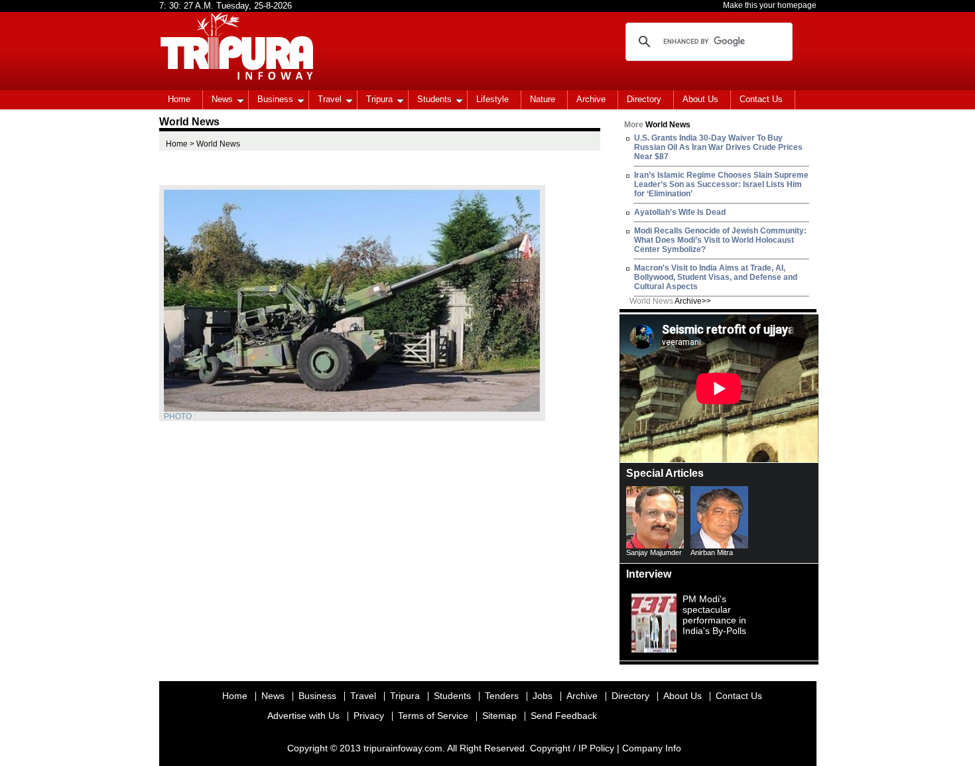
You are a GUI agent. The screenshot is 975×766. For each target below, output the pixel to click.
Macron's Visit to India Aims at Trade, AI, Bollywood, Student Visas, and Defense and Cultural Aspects (715, 277)
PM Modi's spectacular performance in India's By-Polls (714, 615)
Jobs (542, 695)
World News (670, 301)
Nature (542, 99)
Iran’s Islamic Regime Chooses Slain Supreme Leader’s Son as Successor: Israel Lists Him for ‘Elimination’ (721, 184)
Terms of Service (433, 715)
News (222, 99)
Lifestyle (492, 99)
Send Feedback (564, 715)
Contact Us (761, 99)
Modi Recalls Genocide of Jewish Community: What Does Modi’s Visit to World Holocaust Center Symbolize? (720, 240)
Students (434, 99)
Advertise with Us (303, 715)
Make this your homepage (769, 5)
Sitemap (499, 715)
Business (275, 99)
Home (179, 99)
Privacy (369, 715)
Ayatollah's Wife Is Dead (680, 212)
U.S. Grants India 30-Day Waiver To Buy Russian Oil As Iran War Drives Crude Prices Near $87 (718, 147)
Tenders (502, 695)
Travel (330, 99)
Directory (644, 99)
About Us (700, 99)
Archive (591, 99)
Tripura (379, 99)
